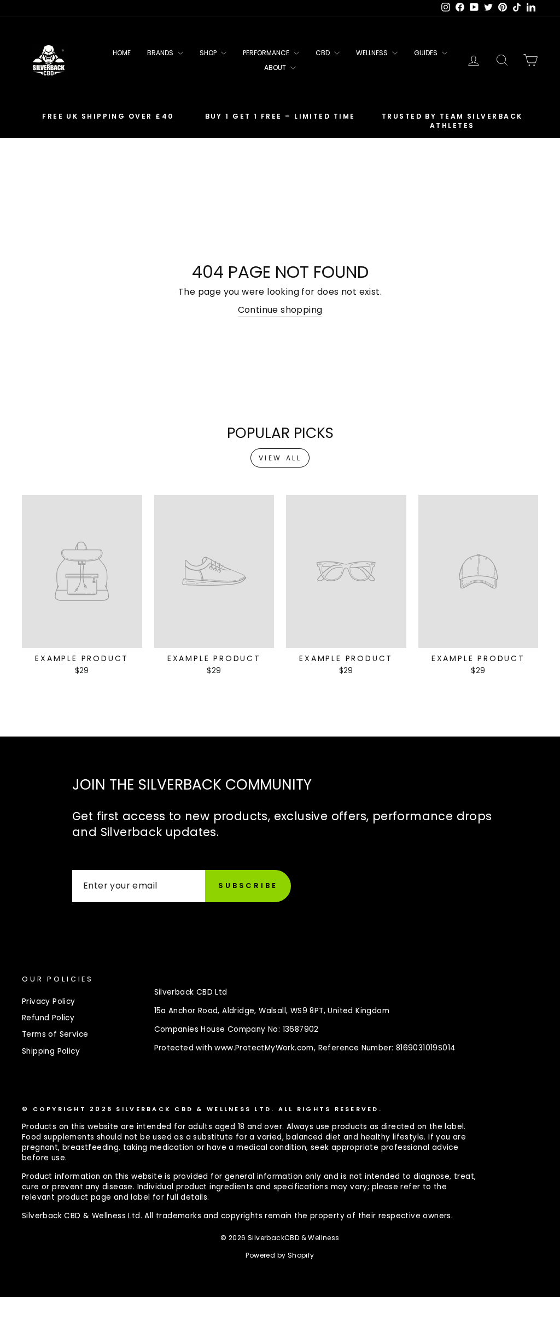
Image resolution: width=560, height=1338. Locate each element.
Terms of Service (55, 1034)
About (276, 67)
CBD (323, 52)
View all (280, 458)
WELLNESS (372, 52)
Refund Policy (48, 1018)
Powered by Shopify (280, 1255)
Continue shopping (280, 310)
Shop (209, 52)
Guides (426, 52)
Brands (161, 52)
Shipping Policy (51, 1051)
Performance (267, 52)
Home (122, 52)
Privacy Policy (48, 1001)
